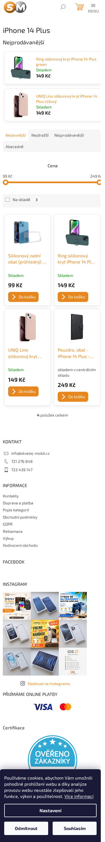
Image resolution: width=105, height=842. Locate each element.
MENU (93, 11)
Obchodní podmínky (20, 517)
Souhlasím (75, 828)
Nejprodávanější (69, 135)
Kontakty (10, 495)
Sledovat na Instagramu (49, 683)
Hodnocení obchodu (20, 545)
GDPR (8, 524)
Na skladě (25, 199)
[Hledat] (63, 7)
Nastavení (50, 810)
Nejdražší (39, 135)
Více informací (79, 796)
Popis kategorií (16, 509)
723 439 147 (21, 469)
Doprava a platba (18, 502)
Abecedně (15, 146)
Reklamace (13, 531)
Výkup (8, 538)
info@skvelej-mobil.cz (30, 453)
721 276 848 (22, 461)
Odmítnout (26, 828)
